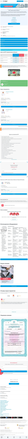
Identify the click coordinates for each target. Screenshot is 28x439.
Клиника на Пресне (7, 182)
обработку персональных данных (9, 172)
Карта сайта (1, 414)
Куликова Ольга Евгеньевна (9, 91)
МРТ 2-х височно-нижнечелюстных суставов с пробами (8, 146)
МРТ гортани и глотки (4, 157)
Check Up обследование (3, 406)
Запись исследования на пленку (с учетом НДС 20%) (7, 137)
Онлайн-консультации (3, 410)
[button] (11, 104)
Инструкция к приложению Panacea (4, 415)
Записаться (14, 106)
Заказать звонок (14, 174)
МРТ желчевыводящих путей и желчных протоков (7, 158)
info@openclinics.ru (2, 425)
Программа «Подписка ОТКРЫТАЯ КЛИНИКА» (5, 409)
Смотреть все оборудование (14, 259)
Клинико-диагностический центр (5, 391)
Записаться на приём (14, 23)
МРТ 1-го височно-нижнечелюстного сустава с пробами (8, 144)
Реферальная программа (3, 408)
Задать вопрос (14, 219)
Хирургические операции (3, 405)
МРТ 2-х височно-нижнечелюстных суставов (6, 145)
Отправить (14, 371)
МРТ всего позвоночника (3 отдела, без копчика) (7, 149)
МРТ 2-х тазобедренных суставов (5, 147)
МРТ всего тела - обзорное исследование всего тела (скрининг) (9, 150)
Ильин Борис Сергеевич (9, 109)
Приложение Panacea (2, 407)
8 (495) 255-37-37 (27, 1)
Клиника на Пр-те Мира (3, 395)
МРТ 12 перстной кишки (4, 148)
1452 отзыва (8, 183)
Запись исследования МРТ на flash (5, 136)
